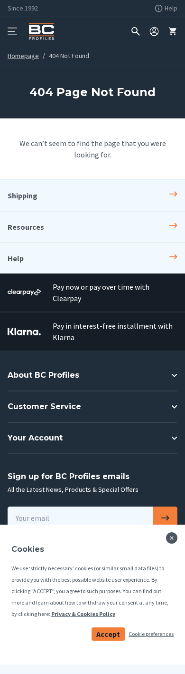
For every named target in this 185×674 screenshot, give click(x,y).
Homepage (23, 55)
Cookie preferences (151, 633)
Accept (108, 634)
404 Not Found (69, 55)
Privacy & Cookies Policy (83, 613)
